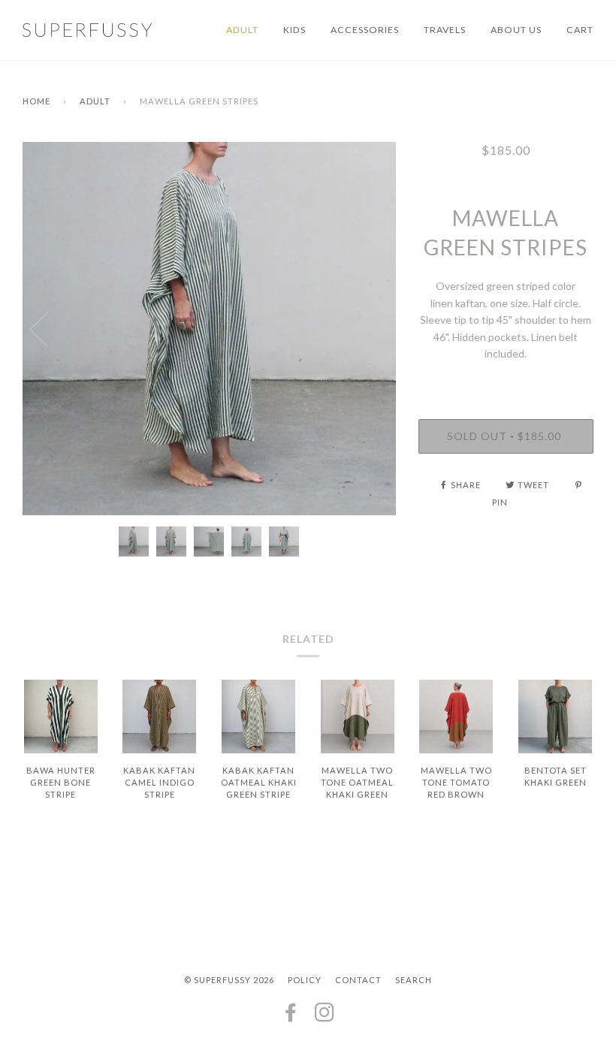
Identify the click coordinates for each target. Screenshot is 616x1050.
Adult (95, 101)
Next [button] (368, 328)
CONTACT (358, 980)
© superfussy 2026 (229, 980)
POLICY (305, 980)
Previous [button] (48, 328)
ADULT (242, 29)
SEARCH (413, 980)
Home (36, 101)
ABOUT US (516, 29)
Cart (579, 29)
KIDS (294, 29)
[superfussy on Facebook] (291, 1016)
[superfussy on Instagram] (325, 1016)
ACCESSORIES (365, 29)
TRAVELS (445, 29)
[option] (209, 328)
